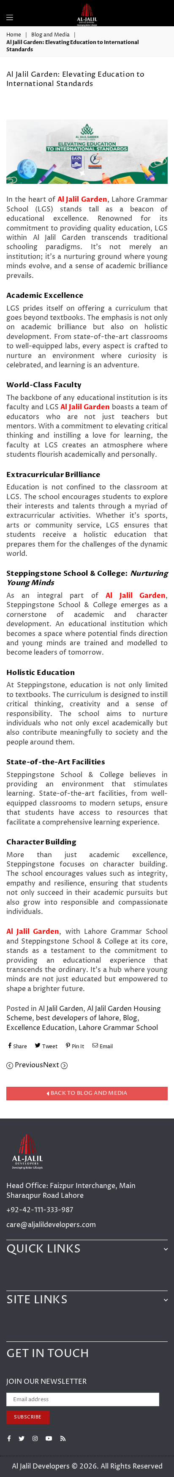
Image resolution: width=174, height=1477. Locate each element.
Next (52, 1065)
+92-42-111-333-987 (39, 1210)
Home (13, 35)
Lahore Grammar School (118, 1028)
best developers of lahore (77, 1018)
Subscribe (28, 1417)
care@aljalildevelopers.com (51, 1225)
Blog (130, 1018)
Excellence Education (40, 1028)
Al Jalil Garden (60, 1008)
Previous (28, 1065)
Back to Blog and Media (88, 1093)
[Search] (20, 12)
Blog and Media (50, 35)
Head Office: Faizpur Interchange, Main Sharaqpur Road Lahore (71, 1190)
